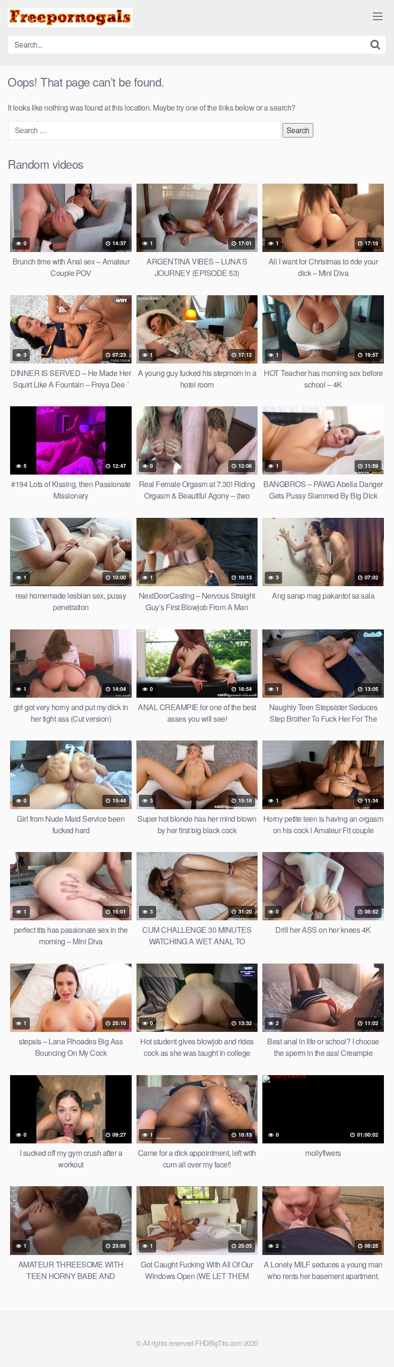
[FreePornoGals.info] (70, 17)
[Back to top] (367, 1336)
